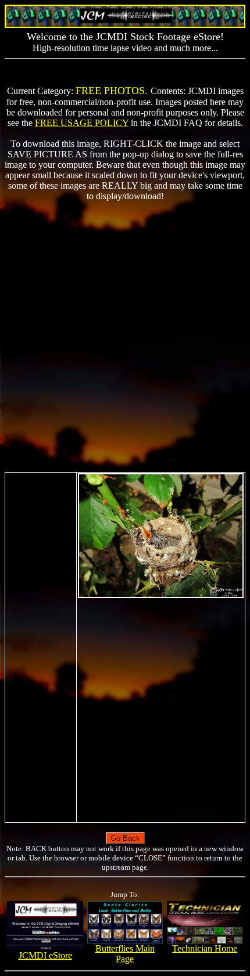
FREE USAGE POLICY (81, 123)
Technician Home (204, 948)
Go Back (125, 838)
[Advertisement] (125, 337)
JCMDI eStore (45, 955)
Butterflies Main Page (125, 953)
